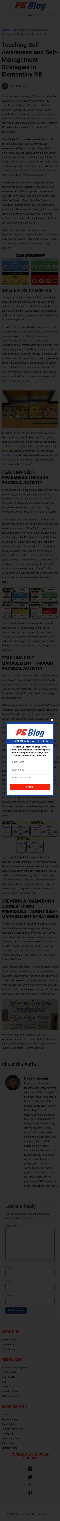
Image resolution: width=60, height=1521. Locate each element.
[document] (30, 760)
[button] (52, 720)
